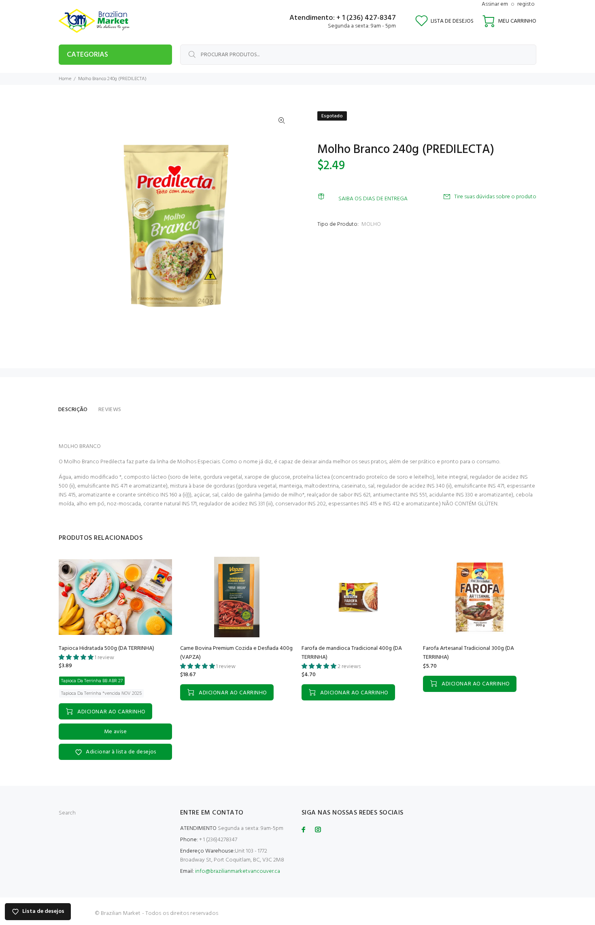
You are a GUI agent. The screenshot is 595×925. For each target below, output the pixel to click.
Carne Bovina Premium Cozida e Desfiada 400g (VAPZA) (236, 653)
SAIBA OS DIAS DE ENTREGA (373, 199)
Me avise (115, 731)
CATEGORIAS (87, 55)
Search (67, 813)
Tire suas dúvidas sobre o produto (495, 197)
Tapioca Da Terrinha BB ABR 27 (92, 681)
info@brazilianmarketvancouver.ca (237, 871)
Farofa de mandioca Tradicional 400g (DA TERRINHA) (352, 653)
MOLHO (371, 224)
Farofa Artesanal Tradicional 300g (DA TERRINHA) (468, 653)
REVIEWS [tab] (109, 409)
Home (65, 79)
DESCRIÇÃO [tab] (73, 409)
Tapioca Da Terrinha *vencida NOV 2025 (101, 694)
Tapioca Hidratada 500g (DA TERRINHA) (106, 648)
